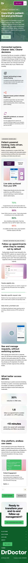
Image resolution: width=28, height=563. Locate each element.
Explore (5, 484)
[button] (14, 285)
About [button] (3, 540)
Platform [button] (4, 531)
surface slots (9, 163)
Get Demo (20, 495)
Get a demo (19, 3)
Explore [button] (4, 537)
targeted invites (20, 163)
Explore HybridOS (8, 495)
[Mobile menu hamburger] (25, 3)
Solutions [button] (4, 534)
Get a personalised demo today (14, 522)
